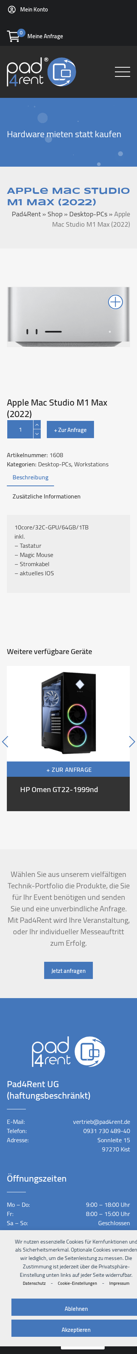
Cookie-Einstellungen (77, 1283)
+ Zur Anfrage (70, 429)
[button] (122, 72)
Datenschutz (34, 1283)
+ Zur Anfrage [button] (69, 769)
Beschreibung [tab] (30, 477)
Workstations (91, 464)
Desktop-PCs (54, 464)
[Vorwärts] (116, 738)
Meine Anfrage (45, 36)
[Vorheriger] (20, 738)
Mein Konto (34, 9)
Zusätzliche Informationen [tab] (47, 496)
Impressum (119, 1283)
